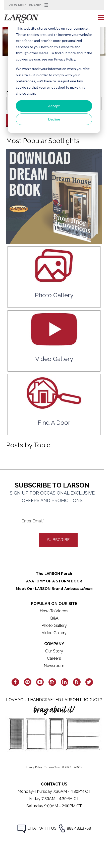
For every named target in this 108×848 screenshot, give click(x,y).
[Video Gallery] (54, 344)
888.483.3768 (79, 828)
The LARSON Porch (54, 573)
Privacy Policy (34, 767)
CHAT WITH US (42, 828)
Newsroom (54, 665)
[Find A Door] (54, 408)
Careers (54, 658)
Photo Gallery (54, 625)
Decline (54, 119)
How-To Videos (54, 611)
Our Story (54, 651)
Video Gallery (54, 632)
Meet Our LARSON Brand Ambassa (54, 588)
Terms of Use (52, 767)
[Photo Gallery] (54, 280)
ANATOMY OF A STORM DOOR (54, 581)
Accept (54, 106)
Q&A (54, 618)
